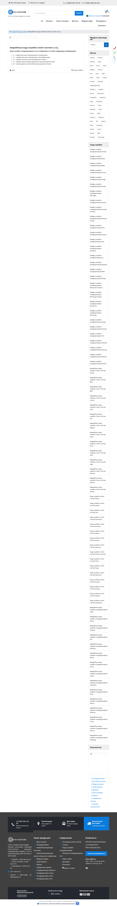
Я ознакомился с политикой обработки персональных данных (57, 903)
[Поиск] (106, 44)
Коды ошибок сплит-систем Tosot (97, 567)
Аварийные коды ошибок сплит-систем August (98, 425)
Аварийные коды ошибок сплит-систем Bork (98, 380)
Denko (92, 93)
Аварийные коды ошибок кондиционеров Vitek (98, 610)
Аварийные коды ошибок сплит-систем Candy (98, 371)
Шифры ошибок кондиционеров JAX (97, 240)
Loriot (99, 129)
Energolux (93, 97)
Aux (91, 73)
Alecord (92, 62)
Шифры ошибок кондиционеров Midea (98, 277)
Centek (92, 81)
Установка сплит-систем (71, 842)
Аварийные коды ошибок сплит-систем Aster (98, 435)
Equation (102, 97)
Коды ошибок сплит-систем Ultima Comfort (98, 553)
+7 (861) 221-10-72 (72, 3)
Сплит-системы (62, 21)
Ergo (91, 101)
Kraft (91, 125)
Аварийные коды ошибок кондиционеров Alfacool (98, 710)
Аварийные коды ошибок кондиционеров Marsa (98, 655)
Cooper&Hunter (95, 85)
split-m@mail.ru (15, 871)
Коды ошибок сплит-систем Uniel (97, 560)
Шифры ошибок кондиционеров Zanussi (98, 349)
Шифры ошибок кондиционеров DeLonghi (95, 193)
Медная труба (87, 21)
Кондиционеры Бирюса (45, 870)
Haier (98, 113)
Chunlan (100, 81)
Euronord (99, 101)
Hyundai (101, 117)
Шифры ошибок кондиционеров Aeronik (98, 356)
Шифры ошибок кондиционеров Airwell (98, 151)
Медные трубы (42, 859)
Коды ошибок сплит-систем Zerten (97, 504)
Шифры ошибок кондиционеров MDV (97, 270)
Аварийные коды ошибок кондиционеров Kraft (98, 692)
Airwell (92, 57)
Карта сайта (67, 859)
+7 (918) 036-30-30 (91, 3)
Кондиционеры (98, 778)
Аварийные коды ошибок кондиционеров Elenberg (98, 738)
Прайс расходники (98, 16)
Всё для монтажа (99, 781)
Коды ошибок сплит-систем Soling (97, 588)
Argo (99, 62)
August (92, 69)
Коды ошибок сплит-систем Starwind (97, 574)
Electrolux (100, 93)
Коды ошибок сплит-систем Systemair (97, 602)
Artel (91, 65)
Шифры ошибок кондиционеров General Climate (98, 209)
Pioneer (92, 137)
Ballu (91, 77)
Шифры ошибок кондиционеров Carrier (98, 171)
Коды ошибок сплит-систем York (97, 511)
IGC (97, 121)
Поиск (79, 13)
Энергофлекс (97, 787)
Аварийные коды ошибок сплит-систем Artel (98, 453)
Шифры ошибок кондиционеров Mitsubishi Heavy (96, 295)
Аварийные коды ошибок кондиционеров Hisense (98, 628)
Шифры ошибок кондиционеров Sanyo (98, 321)
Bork (98, 77)
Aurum (100, 69)
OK (77, 903)
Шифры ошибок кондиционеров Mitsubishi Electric (96, 285)
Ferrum (92, 105)
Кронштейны (97, 793)
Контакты (102, 26)
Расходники (101, 21)
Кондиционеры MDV (44, 879)
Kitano (103, 121)
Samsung (101, 137)
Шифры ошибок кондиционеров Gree (97, 227)
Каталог (49, 21)
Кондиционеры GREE (44, 876)
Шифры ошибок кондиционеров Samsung (95, 313)
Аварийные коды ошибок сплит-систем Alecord (98, 471)
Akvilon (100, 57)
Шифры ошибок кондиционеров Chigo (98, 178)
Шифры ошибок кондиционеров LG (96, 257)
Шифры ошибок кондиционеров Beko (97, 164)
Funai (100, 105)
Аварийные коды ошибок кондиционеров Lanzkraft (98, 683)
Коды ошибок (78, 70)
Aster (104, 65)
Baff (103, 73)
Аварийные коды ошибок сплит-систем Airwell (98, 489)
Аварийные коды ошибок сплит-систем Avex (98, 407)
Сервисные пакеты (43, 867)
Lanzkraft (99, 125)
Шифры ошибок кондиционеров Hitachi (98, 234)
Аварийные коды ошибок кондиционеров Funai (98, 719)
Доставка (66, 862)
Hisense (92, 117)
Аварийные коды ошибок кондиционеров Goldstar (98, 646)
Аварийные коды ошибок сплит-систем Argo (98, 462)
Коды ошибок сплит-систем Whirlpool (97, 518)
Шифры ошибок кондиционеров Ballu (97, 157)
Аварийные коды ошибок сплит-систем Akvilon (98, 480)
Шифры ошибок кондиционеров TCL (97, 335)
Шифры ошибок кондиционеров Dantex (98, 363)
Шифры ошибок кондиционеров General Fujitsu (98, 218)
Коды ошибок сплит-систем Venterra (97, 546)
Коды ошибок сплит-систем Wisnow (97, 525)
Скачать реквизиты (96, 854)
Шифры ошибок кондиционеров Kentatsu (95, 248)
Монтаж (75, 21)
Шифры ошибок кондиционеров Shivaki (98, 328)
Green (92, 113)
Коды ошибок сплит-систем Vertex (97, 539)
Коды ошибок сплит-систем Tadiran (97, 595)
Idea (91, 121)
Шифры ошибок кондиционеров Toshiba (98, 342)
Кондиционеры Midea (45, 873)
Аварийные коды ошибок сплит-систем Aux (98, 416)
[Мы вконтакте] (86, 868)
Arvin (98, 65)
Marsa (92, 133)
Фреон (95, 795)
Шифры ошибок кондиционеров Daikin (98, 185)
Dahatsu (92, 89)
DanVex (101, 89)
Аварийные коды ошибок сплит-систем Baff (98, 389)
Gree (100, 109)
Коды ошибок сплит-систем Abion (97, 497)
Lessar (92, 129)
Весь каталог (41, 842)
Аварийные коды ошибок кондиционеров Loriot (98, 664)
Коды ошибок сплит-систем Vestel (97, 532)
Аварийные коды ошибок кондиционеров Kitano (98, 701)
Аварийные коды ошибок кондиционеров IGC (98, 637)
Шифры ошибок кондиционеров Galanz (98, 201)
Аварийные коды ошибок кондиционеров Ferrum (98, 728)
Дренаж (95, 790)
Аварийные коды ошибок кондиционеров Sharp (98, 619)
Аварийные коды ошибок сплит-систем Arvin (98, 444)
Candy (105, 77)
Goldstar (92, 109)
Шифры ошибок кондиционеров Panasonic (95, 304)
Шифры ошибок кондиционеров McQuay (98, 263)
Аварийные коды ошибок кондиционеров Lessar (98, 674)
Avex (97, 73)
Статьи (65, 845)
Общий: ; (21, 859)
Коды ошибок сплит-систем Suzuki (97, 581)
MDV (98, 133)
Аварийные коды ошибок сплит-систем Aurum (98, 398)
